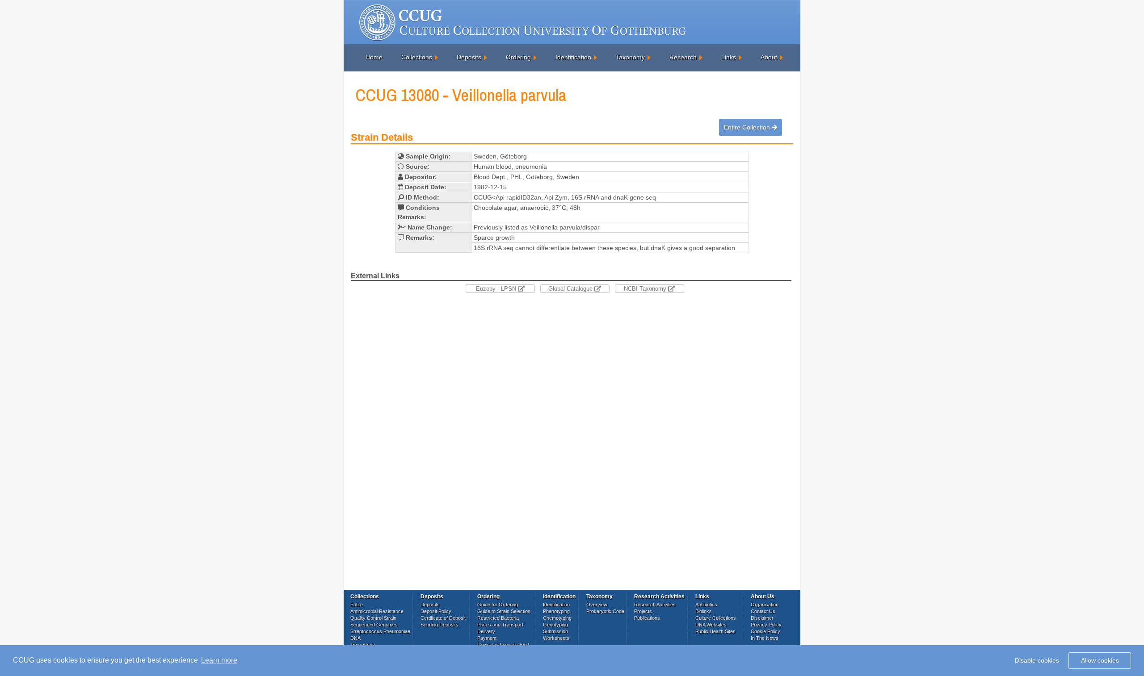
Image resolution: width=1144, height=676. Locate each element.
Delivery (486, 631)
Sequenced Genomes (374, 624)
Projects (643, 611)
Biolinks (703, 611)
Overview (596, 604)
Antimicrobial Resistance (377, 611)
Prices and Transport (500, 624)
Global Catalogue (571, 288)
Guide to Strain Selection (503, 611)
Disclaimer (762, 618)
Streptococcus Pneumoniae (380, 631)
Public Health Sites (715, 631)
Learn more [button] (219, 660)
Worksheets (556, 638)
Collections (416, 57)
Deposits (469, 57)
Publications (647, 618)
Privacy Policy (766, 624)
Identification (573, 57)
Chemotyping (557, 618)
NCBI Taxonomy (646, 288)
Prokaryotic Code (605, 611)
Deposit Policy (436, 611)
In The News (764, 638)
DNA (355, 638)
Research (683, 57)
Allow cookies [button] (1100, 660)
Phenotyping (556, 611)
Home (374, 57)
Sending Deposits (439, 624)
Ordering (518, 57)
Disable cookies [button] (1037, 660)
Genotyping (555, 624)
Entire (356, 604)
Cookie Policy (765, 631)
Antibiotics (706, 604)
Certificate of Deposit (443, 618)
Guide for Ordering (497, 604)
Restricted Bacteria (498, 618)
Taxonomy (630, 57)
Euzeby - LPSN (497, 288)
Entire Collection (748, 127)
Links (728, 57)
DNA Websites (711, 624)
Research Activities (655, 604)
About (769, 57)
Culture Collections (715, 618)
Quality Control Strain (373, 618)
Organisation (764, 604)
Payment (486, 638)
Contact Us (763, 611)
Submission (555, 631)
